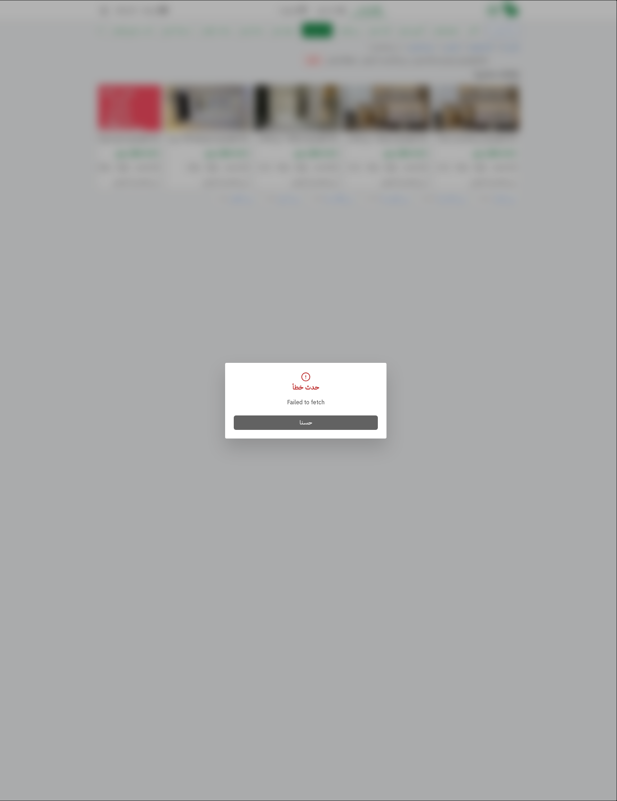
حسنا (306, 422)
